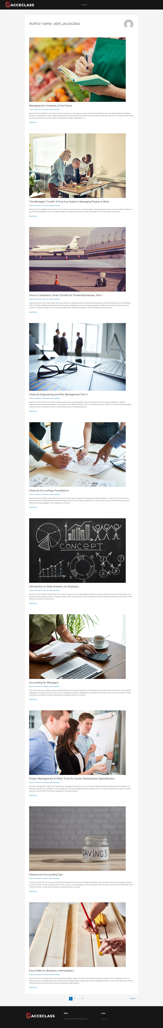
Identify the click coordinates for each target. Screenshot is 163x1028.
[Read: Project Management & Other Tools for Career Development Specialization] (77, 742)
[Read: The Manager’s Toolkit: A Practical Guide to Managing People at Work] (77, 165)
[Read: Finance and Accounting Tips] (77, 838)
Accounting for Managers (43, 682)
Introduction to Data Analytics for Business (53, 586)
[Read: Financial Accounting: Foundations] (77, 454)
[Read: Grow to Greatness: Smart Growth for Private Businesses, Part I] (77, 259)
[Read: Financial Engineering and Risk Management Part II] (77, 357)
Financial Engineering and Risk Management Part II (58, 394)
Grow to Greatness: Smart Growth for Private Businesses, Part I (65, 295)
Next (133, 998)
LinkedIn (45, 686)
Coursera (45, 109)
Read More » (33, 122)
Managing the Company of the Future (50, 105)
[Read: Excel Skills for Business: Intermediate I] (77, 934)
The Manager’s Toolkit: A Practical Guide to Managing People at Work (69, 201)
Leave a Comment (35, 109)
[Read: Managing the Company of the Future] (77, 69)
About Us (84, 5)
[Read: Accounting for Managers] (77, 646)
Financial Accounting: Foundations (49, 490)
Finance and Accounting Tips (46, 874)
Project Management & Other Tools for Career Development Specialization (72, 778)
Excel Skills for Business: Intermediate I (51, 970)
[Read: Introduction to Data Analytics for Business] (77, 550)
